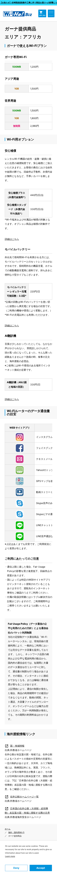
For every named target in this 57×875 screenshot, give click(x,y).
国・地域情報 (14, 745)
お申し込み (42, 13)
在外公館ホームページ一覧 (22, 796)
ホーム (7, 829)
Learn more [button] (10, 856)
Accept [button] (40, 867)
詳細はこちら (12, 239)
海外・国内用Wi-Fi (16, 832)
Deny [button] (16, 867)
